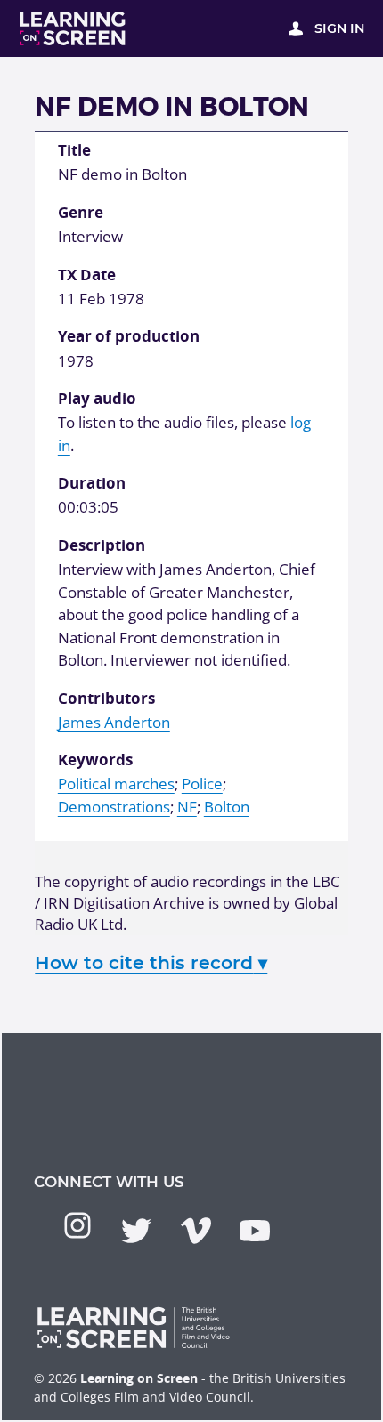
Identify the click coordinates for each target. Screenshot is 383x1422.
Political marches (116, 783)
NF (187, 806)
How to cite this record (151, 962)
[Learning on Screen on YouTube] (255, 1231)
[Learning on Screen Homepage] (73, 28)
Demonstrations (114, 806)
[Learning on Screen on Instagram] (77, 1225)
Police (202, 783)
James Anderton (114, 722)
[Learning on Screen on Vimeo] (196, 1231)
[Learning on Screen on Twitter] (136, 1231)
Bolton (226, 806)
